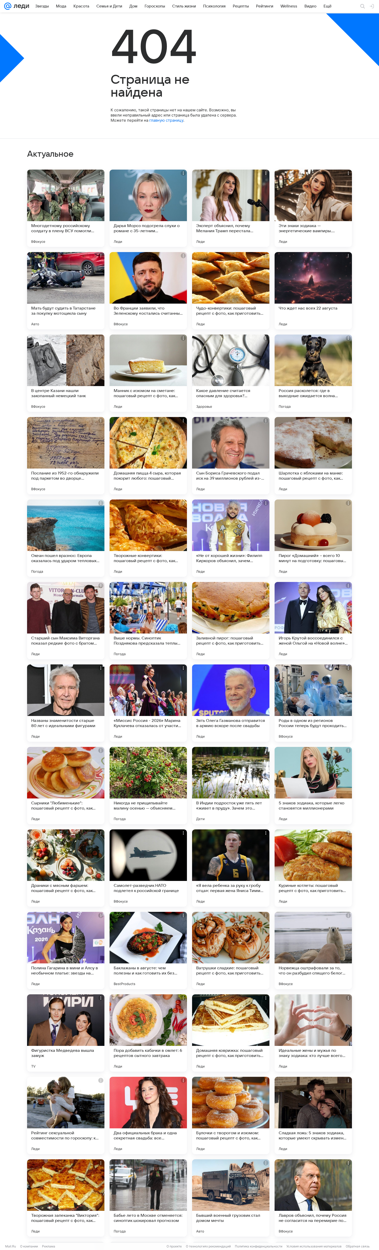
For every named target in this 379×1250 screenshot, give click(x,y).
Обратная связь (358, 1246)
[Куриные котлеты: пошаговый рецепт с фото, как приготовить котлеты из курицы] (313, 868)
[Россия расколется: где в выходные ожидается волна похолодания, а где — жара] (313, 373)
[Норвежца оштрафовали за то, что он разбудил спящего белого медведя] (313, 950)
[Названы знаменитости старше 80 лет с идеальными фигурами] (65, 703)
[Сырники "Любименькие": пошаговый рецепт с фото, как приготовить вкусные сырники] (65, 785)
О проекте (174, 1246)
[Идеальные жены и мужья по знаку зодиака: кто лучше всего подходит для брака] (313, 1033)
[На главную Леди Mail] (20, 6)
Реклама (48, 1246)
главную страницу (166, 120)
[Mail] (7, 6)
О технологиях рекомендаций (208, 1246)
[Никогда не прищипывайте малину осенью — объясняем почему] (148, 785)
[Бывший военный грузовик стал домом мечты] (230, 1198)
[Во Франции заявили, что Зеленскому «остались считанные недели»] (148, 290)
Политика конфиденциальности (258, 1246)
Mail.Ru (10, 1246)
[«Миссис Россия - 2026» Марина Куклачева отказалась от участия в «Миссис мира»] (148, 703)
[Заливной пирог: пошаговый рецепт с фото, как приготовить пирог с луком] (230, 620)
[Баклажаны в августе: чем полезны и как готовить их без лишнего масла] (148, 950)
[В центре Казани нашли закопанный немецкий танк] (65, 373)
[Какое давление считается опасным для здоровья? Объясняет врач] (230, 373)
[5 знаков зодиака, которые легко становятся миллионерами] (313, 785)
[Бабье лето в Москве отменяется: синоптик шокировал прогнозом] (148, 1198)
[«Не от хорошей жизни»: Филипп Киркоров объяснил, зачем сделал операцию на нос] (230, 538)
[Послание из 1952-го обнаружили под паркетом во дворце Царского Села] (65, 455)
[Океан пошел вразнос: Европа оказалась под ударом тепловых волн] (65, 538)
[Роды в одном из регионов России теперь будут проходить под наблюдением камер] (313, 703)
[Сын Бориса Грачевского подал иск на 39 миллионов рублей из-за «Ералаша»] (230, 455)
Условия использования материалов (314, 1246)
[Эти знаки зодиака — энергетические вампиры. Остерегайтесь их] (313, 208)
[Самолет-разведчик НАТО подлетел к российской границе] (148, 868)
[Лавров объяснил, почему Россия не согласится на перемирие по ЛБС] (313, 1198)
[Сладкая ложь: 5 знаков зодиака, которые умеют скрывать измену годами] (313, 1115)
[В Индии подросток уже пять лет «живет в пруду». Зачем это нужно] (230, 785)
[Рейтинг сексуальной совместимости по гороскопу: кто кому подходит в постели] (65, 1115)
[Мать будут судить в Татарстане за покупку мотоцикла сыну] (65, 290)
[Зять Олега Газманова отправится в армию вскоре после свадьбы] (230, 703)
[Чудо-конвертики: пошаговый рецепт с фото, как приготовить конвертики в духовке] (230, 290)
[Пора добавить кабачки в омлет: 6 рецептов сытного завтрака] (148, 1033)
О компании (29, 1246)
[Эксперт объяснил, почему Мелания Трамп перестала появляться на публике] (230, 208)
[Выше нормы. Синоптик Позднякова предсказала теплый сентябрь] (148, 620)
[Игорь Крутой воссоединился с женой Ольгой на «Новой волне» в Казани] (313, 620)
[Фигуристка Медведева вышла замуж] (65, 1033)
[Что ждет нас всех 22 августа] (313, 290)
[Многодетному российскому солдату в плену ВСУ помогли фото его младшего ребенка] (65, 208)
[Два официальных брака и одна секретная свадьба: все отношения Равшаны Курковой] (148, 1115)
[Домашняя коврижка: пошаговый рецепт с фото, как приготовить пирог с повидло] (230, 1033)
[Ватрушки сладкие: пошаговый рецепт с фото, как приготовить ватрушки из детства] (230, 950)
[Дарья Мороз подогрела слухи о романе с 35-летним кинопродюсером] (148, 208)
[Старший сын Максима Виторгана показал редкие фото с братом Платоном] (65, 620)
